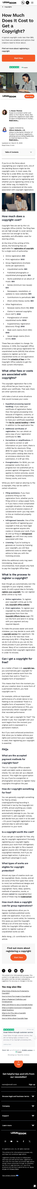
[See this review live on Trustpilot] (8, 1030)
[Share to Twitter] (3, 970)
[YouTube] (12, 1141)
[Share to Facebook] (9, 970)
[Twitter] (31, 1141)
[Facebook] (25, 1141)
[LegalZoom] (18, 1133)
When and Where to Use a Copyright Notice (17, 1005)
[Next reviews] (35, 1037)
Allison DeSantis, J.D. (17, 130)
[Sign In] (27, 2)
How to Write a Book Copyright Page (15, 1018)
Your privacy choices (9, 1175)
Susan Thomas (16, 111)
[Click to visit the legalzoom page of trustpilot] (18, 67)
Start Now (18, 957)
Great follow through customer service (18, 1032)
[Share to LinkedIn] (15, 970)
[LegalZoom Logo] (9, 2)
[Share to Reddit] (22, 970)
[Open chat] (35, 1186)
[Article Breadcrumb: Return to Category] (3, 7)
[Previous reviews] (1, 1037)
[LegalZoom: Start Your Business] (9, 96)
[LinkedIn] (18, 1141)
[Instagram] (6, 1141)
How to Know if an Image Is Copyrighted (16, 996)
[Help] (23, 2)
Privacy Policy (14, 1169)
